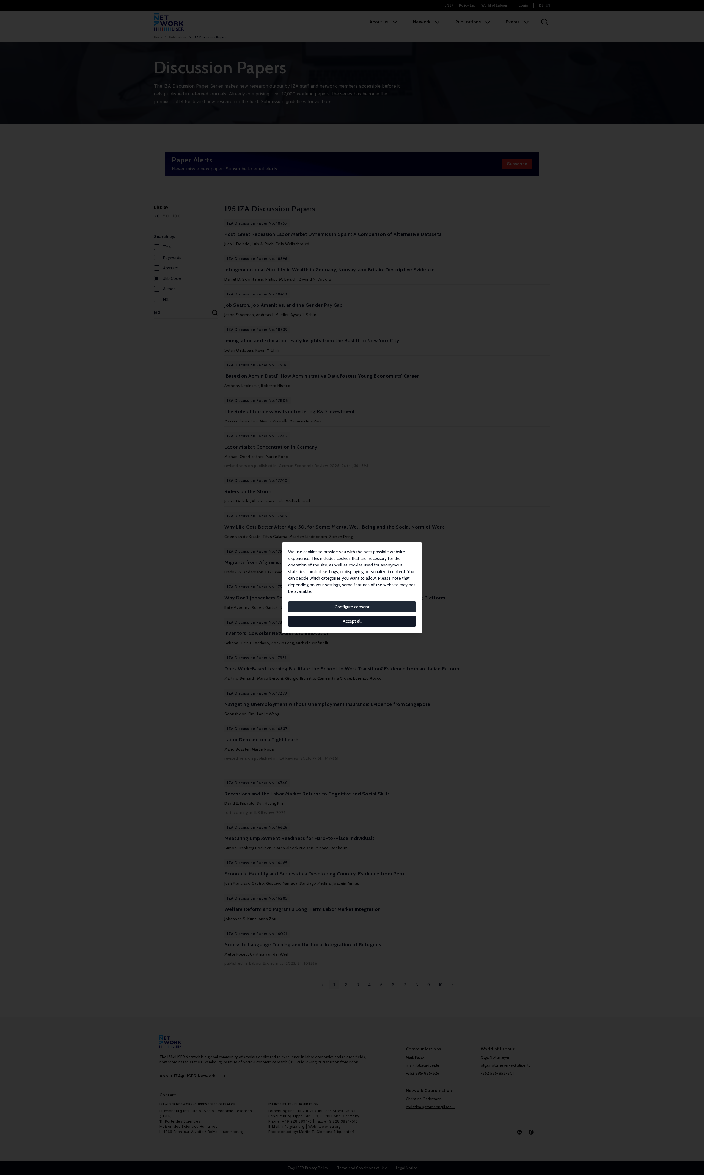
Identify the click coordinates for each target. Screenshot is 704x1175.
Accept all (352, 621)
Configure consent (352, 606)
